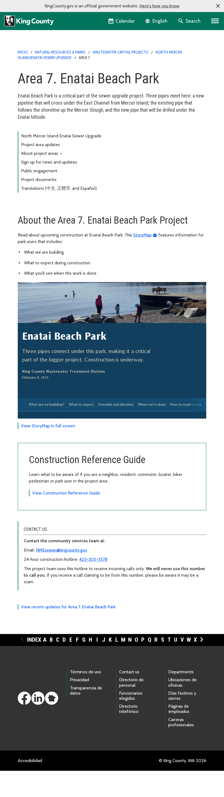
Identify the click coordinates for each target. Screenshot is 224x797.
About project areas (41, 153)
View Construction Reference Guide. (66, 493)
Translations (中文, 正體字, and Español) (59, 188)
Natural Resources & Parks (60, 52)
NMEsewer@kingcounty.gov (61, 550)
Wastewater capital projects (120, 52)
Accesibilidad (30, 760)
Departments (181, 671)
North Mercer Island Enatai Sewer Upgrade (61, 135)
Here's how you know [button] (159, 5)
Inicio (23, 52)
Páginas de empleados (178, 709)
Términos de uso (85, 671)
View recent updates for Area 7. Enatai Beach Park (68, 606)
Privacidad (79, 679)
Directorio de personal (131, 682)
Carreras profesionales (181, 722)
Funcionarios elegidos (130, 696)
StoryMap (142, 235)
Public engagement (39, 170)
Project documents (39, 179)
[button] (218, 6)
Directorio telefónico (128, 709)
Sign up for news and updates (49, 162)
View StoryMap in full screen (48, 425)
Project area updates (40, 144)
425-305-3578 (93, 559)
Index (34, 639)
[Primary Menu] (215, 21)
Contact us (129, 671)
